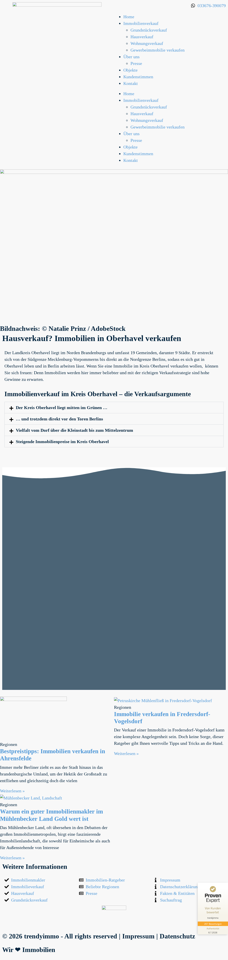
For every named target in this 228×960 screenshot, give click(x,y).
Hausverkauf (141, 36)
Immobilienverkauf (141, 23)
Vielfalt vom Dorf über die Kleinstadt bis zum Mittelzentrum (74, 430)
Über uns (131, 56)
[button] (114, 407)
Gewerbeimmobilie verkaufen (157, 50)
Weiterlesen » (12, 790)
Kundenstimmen (138, 76)
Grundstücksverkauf (148, 30)
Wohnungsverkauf (146, 43)
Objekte (130, 70)
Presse (136, 63)
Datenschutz (177, 936)
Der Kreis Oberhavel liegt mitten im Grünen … (61, 407)
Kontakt (130, 83)
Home (128, 16)
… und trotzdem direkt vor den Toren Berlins (59, 418)
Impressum (138, 936)
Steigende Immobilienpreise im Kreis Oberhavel (62, 441)
